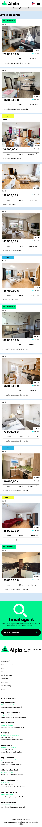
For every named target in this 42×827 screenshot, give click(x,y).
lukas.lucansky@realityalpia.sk (12, 740)
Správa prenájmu (7, 675)
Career (3, 668)
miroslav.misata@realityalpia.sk (12, 727)
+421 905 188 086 (7, 750)
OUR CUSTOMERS (7, 665)
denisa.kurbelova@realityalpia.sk (13, 787)
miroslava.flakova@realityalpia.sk (13, 807)
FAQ (2, 672)
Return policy (6, 686)
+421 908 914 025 (7, 737)
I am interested (12, 632)
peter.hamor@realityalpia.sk (11, 764)
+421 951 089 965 (7, 785)
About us (4, 679)
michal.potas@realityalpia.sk (11, 707)
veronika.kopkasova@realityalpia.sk (14, 797)
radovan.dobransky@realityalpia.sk (13, 717)
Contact (4, 682)
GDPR (3, 689)
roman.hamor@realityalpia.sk (11, 752)
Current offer (6, 661)
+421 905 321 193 (7, 762)
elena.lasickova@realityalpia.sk (12, 774)
